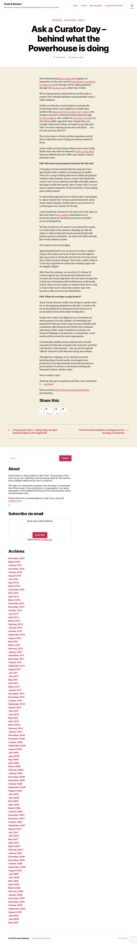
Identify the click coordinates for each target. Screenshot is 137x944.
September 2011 (16, 666)
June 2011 (13, 676)
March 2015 (14, 586)
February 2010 (15, 728)
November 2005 (16, 902)
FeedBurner (46, 539)
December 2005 (16, 898)
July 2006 (13, 874)
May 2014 (13, 593)
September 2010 (16, 704)
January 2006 (15, 895)
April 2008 (13, 804)
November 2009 (16, 738)
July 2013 (13, 614)
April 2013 (13, 617)
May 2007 (13, 839)
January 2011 (15, 690)
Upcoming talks (96, 6)
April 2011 (13, 683)
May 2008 (13, 801)
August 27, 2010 (77, 57)
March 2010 (14, 725)
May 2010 (13, 718)
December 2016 (16, 569)
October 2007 (15, 822)
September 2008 (16, 787)
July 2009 (13, 752)
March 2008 (14, 808)
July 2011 (13, 673)
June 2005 (13, 919)
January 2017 (15, 565)
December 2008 (16, 777)
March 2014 (14, 600)
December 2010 (16, 693)
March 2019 (14, 562)
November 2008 (16, 780)
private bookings (47, 118)
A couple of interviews (114, 6)
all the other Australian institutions (71, 390)
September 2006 (16, 867)
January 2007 (15, 853)
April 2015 (13, 582)
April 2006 (13, 884)
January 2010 (15, 732)
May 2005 (13, 922)
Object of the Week (85, 151)
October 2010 (15, 700)
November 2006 (16, 860)
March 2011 (14, 687)
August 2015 (14, 576)
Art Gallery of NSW (82, 118)
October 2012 (15, 631)
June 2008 (13, 798)
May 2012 (13, 641)
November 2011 (16, 659)
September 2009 (16, 745)
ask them (48, 384)
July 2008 (13, 794)
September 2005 (16, 909)
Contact (84, 6)
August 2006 (15, 870)
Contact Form (14, 500)
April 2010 (13, 721)
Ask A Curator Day (66, 78)
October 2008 (15, 784)
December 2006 (16, 856)
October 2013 (15, 610)
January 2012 (15, 652)
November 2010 (16, 697)
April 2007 (13, 843)
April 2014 (13, 596)
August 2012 (14, 638)
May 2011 (13, 680)
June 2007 (13, 836)
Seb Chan (62, 57)
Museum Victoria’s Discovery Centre (70, 112)
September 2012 (16, 634)
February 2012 (15, 648)
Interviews (57, 20)
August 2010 (14, 707)
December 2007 (16, 815)
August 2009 (15, 749)
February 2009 (15, 770)
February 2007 (15, 849)
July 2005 (13, 915)
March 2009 (14, 766)
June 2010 (13, 714)
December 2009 (16, 735)
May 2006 (13, 881)
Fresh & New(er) (13, 4)
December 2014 (16, 589)
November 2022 (16, 558)
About (75, 6)
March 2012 (14, 645)
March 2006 (14, 888)
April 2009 (13, 763)
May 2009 (13, 759)
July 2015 (13, 579)
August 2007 (15, 829)
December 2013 (16, 603)
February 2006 (15, 891)
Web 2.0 (81, 20)
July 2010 (13, 711)
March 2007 (14, 846)
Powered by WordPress (41, 938)
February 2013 (15, 624)
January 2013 (15, 627)
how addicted (63, 215)
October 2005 (15, 905)
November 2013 (16, 607)
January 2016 (15, 572)
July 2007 (13, 832)
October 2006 (15, 863)
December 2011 (16, 655)
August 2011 (14, 669)
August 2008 (15, 791)
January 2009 (15, 773)
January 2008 (15, 811)
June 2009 (13, 756)
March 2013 (14, 621)
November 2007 (16, 818)
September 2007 (16, 825)
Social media (70, 20)
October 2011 (15, 662)
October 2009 (15, 742)
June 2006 (13, 877)
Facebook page (58, 88)
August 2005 (15, 912)
